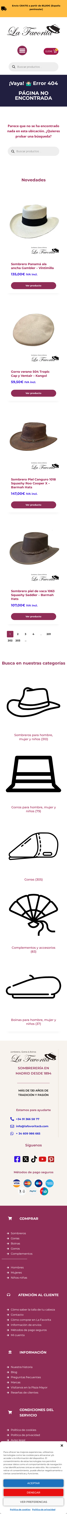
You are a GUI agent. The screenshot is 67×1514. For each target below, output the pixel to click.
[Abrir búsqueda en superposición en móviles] (33, 67)
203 (17, 640)
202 (10, 640)
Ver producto (33, 285)
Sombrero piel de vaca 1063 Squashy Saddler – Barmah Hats (33, 595)
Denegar (33, 1492)
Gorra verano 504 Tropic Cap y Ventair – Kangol (30, 373)
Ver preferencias (33, 1501)
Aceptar (33, 1483)
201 (49, 634)
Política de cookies (20, 1509)
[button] (62, 1445)
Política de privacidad (43, 1509)
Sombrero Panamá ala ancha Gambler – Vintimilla (32, 266)
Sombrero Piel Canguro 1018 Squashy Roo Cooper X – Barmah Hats (33, 483)
